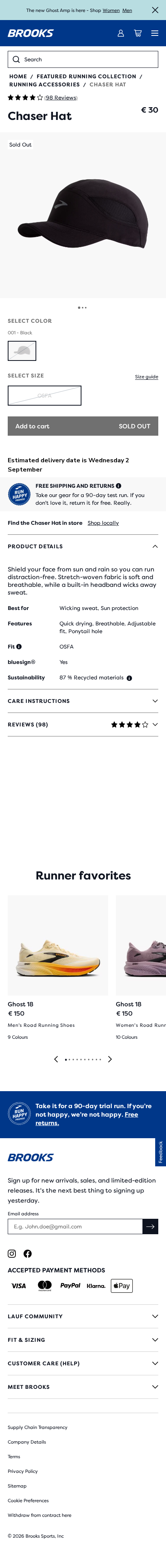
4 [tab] (77, 1060)
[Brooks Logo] (83, 1159)
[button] (83, 215)
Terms (14, 1456)
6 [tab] (84, 1060)
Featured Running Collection (86, 76)
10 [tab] (100, 1060)
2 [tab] (69, 1060)
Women (111, 10)
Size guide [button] (146, 376)
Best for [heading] (18, 608)
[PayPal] (70, 1286)
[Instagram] (12, 1254)
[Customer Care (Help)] (83, 1363)
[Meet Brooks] (83, 1386)
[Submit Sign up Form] (150, 1226)
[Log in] (120, 33)
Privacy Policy (23, 1471)
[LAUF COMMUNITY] (83, 1316)
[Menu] (154, 33)
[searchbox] (88, 59)
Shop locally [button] (103, 523)
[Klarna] (96, 1286)
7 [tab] (88, 1060)
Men (127, 10)
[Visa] (19, 1286)
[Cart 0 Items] (138, 33)
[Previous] (56, 1059)
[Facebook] (28, 1254)
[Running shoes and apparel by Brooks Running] (31, 33)
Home (18, 76)
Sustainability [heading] (26, 677)
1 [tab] (65, 1060)
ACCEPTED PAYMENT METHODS (56, 1270)
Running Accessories (44, 84)
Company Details (27, 1442)
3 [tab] (73, 1060)
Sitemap (17, 1486)
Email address (23, 1213)
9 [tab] (96, 1060)
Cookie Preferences (28, 1500)
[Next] (110, 1059)
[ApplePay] (122, 1286)
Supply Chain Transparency (38, 1427)
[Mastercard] (45, 1286)
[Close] (155, 10)
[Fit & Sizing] (83, 1339)
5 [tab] (80, 1060)
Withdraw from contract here (39, 1515)
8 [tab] (92, 1060)
